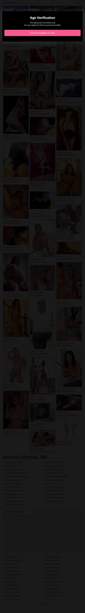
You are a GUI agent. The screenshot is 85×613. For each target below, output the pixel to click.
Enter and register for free (42, 33)
